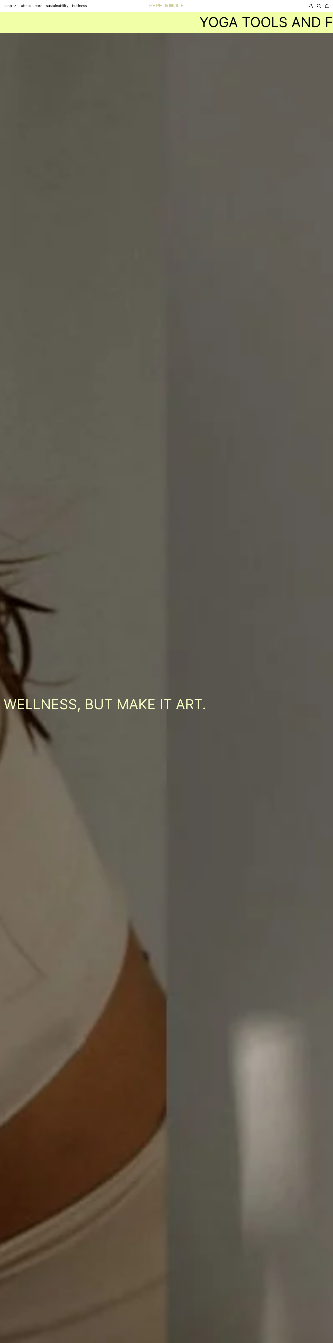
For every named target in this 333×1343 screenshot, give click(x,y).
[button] (327, 6)
